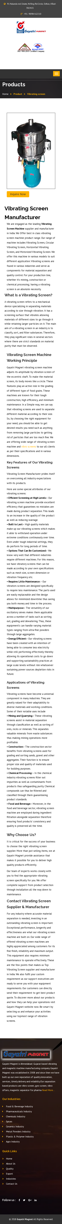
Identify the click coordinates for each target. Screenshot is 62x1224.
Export (9, 1173)
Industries (11, 1178)
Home (5, 93)
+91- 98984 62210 (32, 13)
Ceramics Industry (15, 1126)
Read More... (48, 1090)
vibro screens (28, 446)
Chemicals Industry (15, 1116)
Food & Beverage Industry (19, 1106)
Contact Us (11, 1183)
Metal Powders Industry (18, 1131)
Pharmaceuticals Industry (19, 1111)
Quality (9, 1168)
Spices (9, 1121)
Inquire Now (18, 194)
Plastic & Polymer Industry (20, 1136)
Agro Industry (13, 1141)
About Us (10, 1163)
